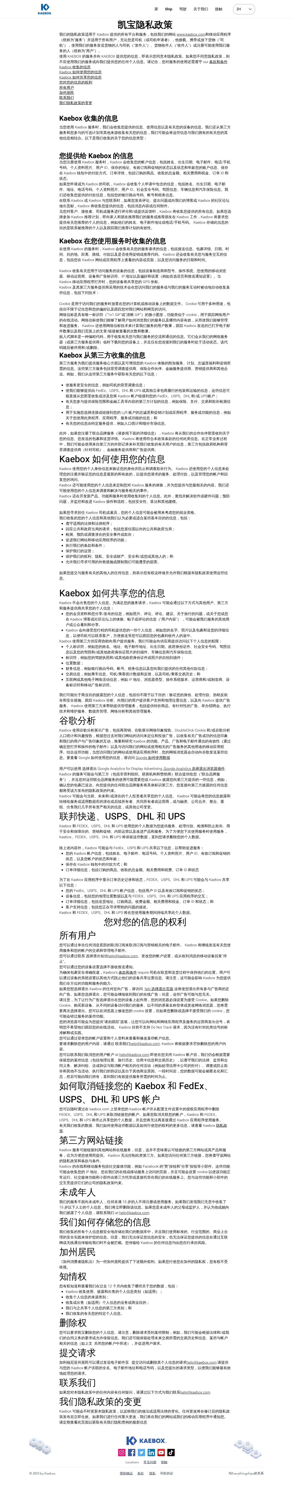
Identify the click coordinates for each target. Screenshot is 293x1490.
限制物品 (126, 1473)
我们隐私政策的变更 (75, 103)
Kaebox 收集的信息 (75, 67)
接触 (164, 1462)
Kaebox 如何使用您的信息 (80, 72)
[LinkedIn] (151, 1452)
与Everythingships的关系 (246, 1473)
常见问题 (150, 1462)
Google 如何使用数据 (153, 758)
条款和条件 (218, 62)
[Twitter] (141, 1452)
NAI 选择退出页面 (159, 989)
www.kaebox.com (191, 34)
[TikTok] (171, 1452)
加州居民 (66, 92)
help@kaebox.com (123, 956)
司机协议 (166, 1473)
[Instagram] (121, 1452)
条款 (140, 1473)
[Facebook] (131, 1452)
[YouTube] (161, 1452)
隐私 (152, 1473)
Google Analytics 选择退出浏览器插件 (194, 769)
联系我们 (66, 98)
